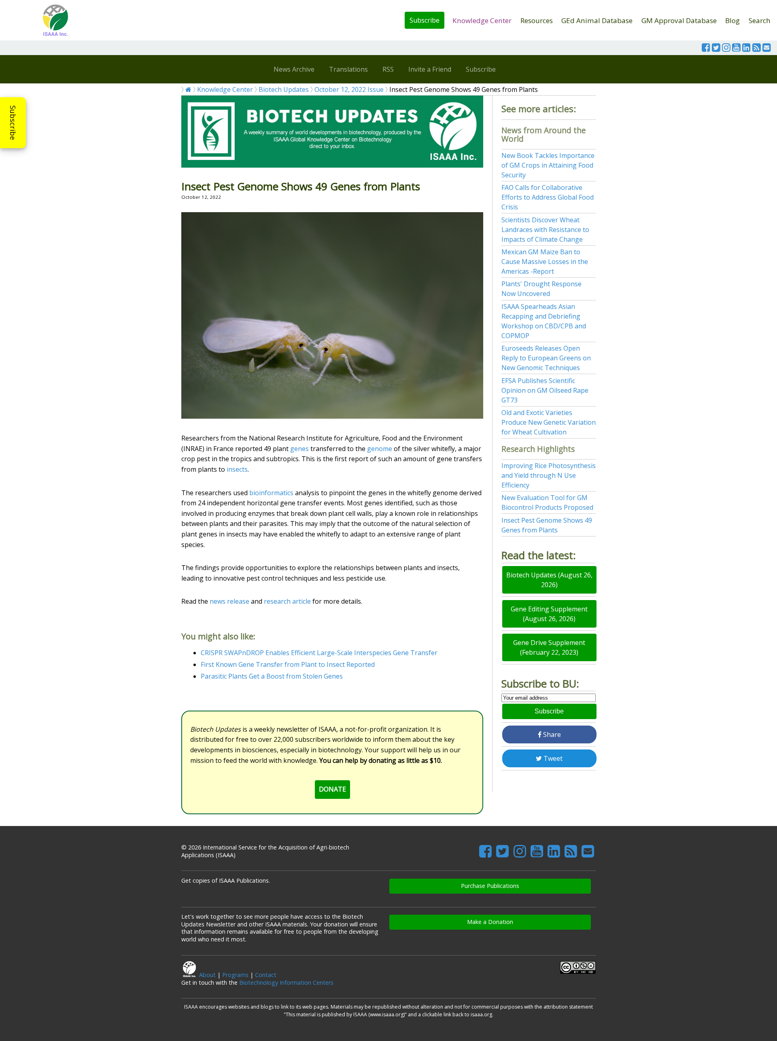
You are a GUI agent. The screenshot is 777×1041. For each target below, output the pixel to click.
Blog (732, 20)
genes (299, 448)
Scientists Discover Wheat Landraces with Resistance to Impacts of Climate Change (545, 229)
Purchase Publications (490, 886)
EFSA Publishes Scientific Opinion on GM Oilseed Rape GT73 (544, 390)
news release (229, 601)
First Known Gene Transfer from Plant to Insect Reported (288, 664)
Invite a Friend (429, 69)
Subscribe (424, 20)
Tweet (552, 758)
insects (237, 469)
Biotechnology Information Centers (286, 982)
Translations (348, 69)
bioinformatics (271, 492)
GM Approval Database (679, 20)
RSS (388, 69)
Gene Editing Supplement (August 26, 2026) (549, 614)
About (207, 975)
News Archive (294, 69)
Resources (536, 20)
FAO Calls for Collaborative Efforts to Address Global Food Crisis (547, 197)
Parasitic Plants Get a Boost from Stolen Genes (272, 676)
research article (287, 601)
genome (379, 448)
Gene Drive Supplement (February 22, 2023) (549, 647)
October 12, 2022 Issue (349, 89)
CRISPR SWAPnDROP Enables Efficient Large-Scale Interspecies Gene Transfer (319, 652)
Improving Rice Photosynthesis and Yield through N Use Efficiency (548, 475)
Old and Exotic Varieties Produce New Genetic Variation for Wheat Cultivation (548, 422)
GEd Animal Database (597, 20)
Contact (265, 975)
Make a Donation (490, 922)
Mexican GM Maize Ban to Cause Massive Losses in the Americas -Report (544, 261)
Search (760, 20)
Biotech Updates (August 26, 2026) (549, 580)
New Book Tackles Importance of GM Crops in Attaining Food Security (547, 165)
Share (551, 734)
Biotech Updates (284, 89)
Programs (235, 975)
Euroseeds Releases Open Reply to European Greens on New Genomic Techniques (546, 358)
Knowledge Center (482, 20)
